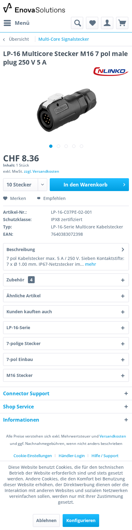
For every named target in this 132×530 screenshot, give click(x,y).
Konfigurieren (80, 520)
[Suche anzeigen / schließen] (77, 23)
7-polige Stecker (23, 343)
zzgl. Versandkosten (41, 171)
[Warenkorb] (122, 23)
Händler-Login (72, 455)
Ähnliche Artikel (23, 296)
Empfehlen (54, 198)
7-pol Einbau (19, 359)
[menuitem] (16, 23)
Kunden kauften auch (29, 311)
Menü (22, 22)
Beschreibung (20, 249)
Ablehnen (46, 520)
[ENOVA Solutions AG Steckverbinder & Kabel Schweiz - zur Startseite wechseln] (34, 8)
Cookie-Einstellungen (33, 455)
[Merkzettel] (92, 23)
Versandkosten (112, 436)
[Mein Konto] (107, 23)
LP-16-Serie (18, 327)
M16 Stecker (19, 375)
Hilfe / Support (104, 455)
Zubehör (19, 280)
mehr (90, 264)
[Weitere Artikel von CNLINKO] (111, 71)
